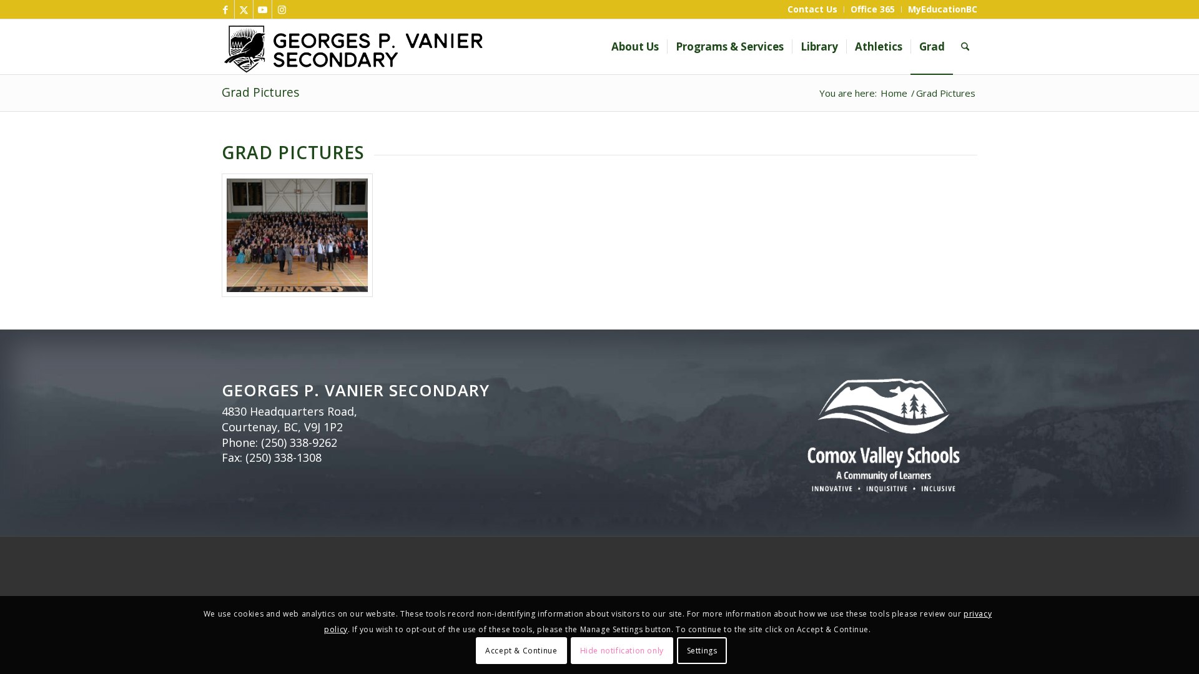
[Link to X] (244, 9)
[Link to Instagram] (281, 9)
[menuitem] (812, 9)
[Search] (965, 46)
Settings (702, 650)
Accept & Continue (521, 650)
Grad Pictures (260, 92)
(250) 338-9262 (299, 442)
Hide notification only (622, 650)
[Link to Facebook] (225, 9)
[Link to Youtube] (263, 9)
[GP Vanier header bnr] (430, 46)
